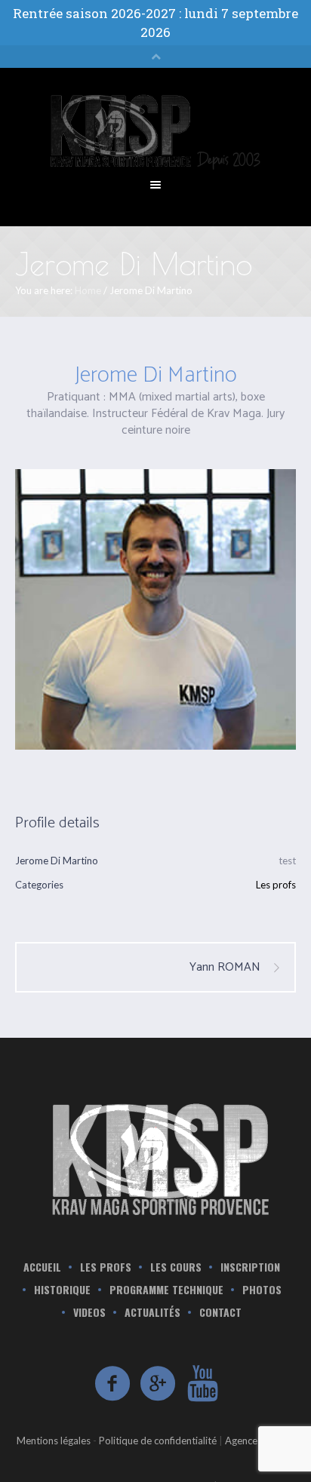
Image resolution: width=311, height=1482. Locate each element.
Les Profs (105, 1267)
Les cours (176, 1267)
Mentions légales (54, 1440)
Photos (262, 1289)
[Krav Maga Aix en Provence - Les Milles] (155, 1157)
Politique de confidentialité (158, 1440)
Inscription (250, 1267)
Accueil (42, 1267)
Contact (220, 1312)
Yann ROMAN (224, 967)
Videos (89, 1312)
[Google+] (158, 1384)
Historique (62, 1289)
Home (88, 290)
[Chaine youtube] (204, 1384)
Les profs (276, 885)
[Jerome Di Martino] (155, 609)
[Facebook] (113, 1384)
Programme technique (166, 1289)
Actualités (152, 1312)
